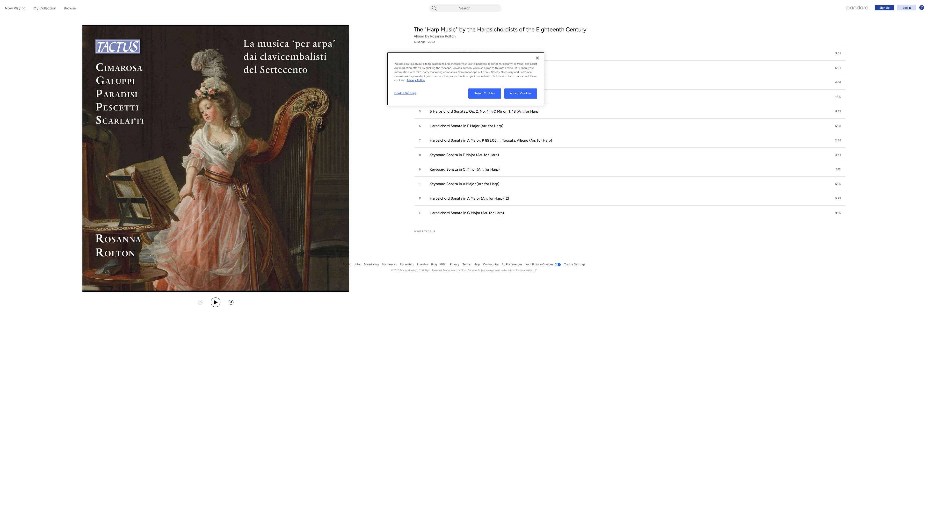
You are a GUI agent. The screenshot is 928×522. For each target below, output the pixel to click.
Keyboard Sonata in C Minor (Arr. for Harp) (465, 169)
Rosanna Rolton (443, 36)
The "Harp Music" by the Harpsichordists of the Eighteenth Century (500, 29)
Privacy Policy (416, 80)
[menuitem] (898, 7)
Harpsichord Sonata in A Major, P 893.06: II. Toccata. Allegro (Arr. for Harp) (491, 140)
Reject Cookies (484, 93)
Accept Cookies (521, 93)
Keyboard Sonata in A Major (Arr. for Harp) (464, 184)
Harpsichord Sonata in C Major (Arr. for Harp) (467, 213)
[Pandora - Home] (857, 7)
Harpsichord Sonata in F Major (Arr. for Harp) (466, 126)
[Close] (537, 58)
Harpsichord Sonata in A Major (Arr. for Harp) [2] (469, 198)
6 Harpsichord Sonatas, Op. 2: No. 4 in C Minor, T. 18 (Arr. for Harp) (484, 111)
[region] (465, 79)
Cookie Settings (405, 93)
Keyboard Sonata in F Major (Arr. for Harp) (464, 155)
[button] (630, 53)
